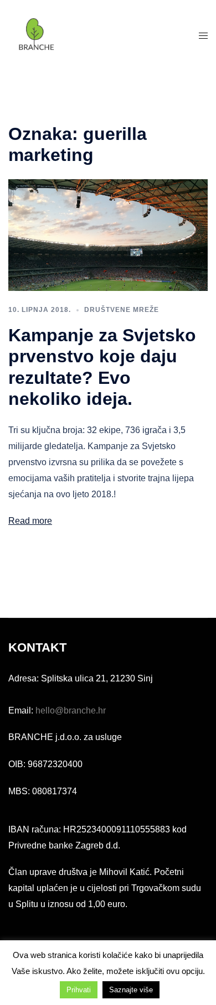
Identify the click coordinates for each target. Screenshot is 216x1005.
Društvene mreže (121, 310)
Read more (30, 520)
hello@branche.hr (70, 710)
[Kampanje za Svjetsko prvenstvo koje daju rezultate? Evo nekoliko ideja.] (108, 234)
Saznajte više (131, 990)
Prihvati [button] (78, 990)
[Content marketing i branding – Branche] (36, 35)
